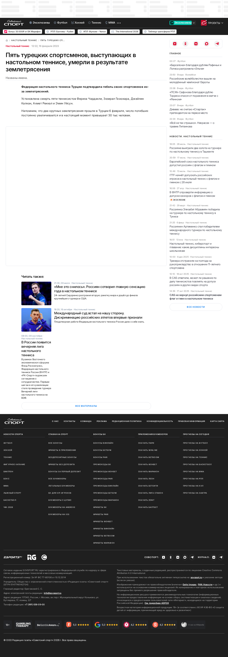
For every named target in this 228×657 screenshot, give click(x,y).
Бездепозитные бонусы (62, 457)
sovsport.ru (196, 577)
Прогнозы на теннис (195, 457)
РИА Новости (205, 584)
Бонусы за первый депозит (64, 471)
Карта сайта (217, 421)
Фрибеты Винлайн (103, 528)
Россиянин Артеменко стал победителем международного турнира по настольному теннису (196, 230)
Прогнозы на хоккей (195, 450)
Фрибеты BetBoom (104, 536)
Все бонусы (55, 443)
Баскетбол (10, 500)
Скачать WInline (147, 450)
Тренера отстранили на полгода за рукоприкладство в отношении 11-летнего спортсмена (195, 264)
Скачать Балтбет (148, 507)
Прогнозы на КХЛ (193, 486)
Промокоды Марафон (106, 500)
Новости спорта (13, 434)
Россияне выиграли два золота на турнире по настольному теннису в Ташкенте (195, 149)
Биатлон (8, 471)
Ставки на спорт (58, 434)
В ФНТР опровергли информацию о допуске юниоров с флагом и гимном (192, 194)
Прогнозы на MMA (193, 471)
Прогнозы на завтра (195, 493)
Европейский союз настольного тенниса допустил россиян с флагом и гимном (194, 163)
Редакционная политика (127, 421)
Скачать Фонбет (147, 464)
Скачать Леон (146, 479)
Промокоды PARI (103, 479)
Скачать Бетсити (148, 486)
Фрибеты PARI (100, 514)
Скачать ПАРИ (146, 443)
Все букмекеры (57, 479)
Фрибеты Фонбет (103, 521)
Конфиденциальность (160, 421)
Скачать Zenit (146, 500)
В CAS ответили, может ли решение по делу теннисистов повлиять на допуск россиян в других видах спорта (193, 281)
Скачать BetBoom (148, 457)
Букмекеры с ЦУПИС (59, 500)
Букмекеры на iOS (58, 514)
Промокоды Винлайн (105, 486)
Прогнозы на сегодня (196, 434)
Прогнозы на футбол (195, 443)
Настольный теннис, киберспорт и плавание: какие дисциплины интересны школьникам (194, 247)
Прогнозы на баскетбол (197, 464)
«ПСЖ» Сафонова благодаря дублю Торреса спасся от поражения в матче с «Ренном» (194, 95)
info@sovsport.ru (52, 593)
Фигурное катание (14, 464)
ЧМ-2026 (8, 507)
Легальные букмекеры (61, 486)
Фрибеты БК (100, 507)
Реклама (102, 421)
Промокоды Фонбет (105, 471)
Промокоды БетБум (105, 493)
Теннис (8, 457)
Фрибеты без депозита (61, 464)
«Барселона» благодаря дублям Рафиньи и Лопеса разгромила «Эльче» (195, 66)
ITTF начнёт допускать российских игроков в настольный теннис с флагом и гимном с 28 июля (194, 178)
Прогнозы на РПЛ (193, 479)
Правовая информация (191, 421)
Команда (86, 421)
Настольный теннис (17, 45)
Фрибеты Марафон (104, 543)
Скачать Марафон (148, 471)
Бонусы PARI (100, 457)
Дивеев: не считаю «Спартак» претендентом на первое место (189, 111)
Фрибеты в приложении (62, 450)
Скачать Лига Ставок (150, 493)
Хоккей (8, 450)
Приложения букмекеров (153, 434)
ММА (6, 486)
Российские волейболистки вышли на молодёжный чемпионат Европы (193, 80)
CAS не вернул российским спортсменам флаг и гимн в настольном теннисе (196, 296)
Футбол (8, 443)
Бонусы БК (99, 434)
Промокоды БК (102, 464)
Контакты (70, 421)
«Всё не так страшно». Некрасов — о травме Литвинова (192, 124)
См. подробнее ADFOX (157, 603)
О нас (55, 421)
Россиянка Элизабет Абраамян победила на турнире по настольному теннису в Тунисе (195, 213)
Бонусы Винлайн (103, 443)
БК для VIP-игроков (60, 493)
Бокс (6, 479)
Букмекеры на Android (61, 507)
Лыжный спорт (12, 493)
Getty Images (189, 584)
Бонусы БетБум (102, 450)
